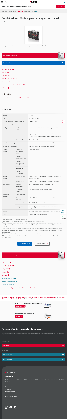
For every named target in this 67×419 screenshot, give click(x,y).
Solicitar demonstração (8, 281)
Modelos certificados (10, 386)
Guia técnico (5, 263)
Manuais (4, 72)
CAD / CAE (5, 75)
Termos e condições (10, 391)
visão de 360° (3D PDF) (8, 78)
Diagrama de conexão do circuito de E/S (13, 85)
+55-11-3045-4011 (7, 359)
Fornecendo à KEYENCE (11, 396)
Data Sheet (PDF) (6, 69)
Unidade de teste (7, 284)
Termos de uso (8, 394)
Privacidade (8, 389)
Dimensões (5, 82)
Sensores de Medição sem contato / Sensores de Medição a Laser (21, 288)
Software (4, 88)
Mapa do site (8, 399)
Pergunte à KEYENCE (8, 278)
